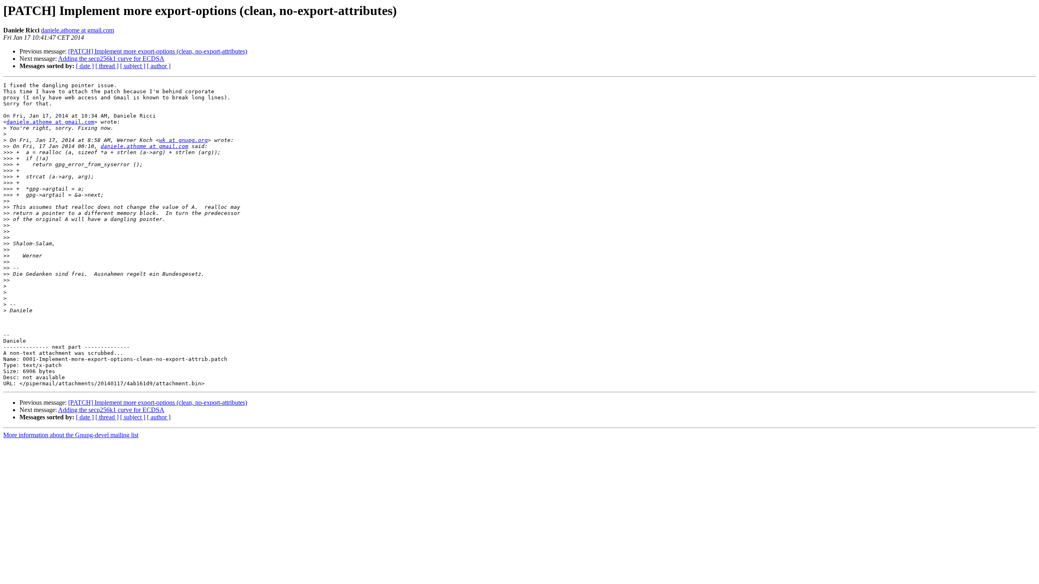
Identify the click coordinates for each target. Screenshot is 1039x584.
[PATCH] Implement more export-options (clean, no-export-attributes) (157, 51)
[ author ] (158, 65)
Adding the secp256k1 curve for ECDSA (111, 58)
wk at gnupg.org (183, 140)
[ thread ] (107, 65)
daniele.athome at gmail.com (77, 30)
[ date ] (85, 65)
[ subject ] (132, 65)
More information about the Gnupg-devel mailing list (70, 435)
